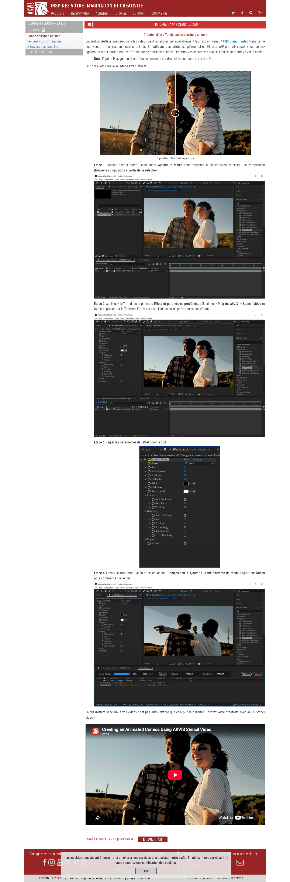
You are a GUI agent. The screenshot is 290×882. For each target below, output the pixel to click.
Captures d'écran (41, 52)
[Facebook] (44, 862)
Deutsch (72, 878)
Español (86, 878)
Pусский (144, 878)
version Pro (206, 59)
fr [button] (259, 13)
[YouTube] (59, 862)
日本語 (130, 878)
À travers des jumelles (42, 46)
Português (101, 878)
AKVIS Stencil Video (234, 41)
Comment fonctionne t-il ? (47, 23)
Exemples (35, 30)
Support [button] (139, 13)
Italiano (117, 878)
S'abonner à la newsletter (240, 854)
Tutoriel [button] (120, 13)
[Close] (225, 857)
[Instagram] (51, 862)
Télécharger (80, 13)
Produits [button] (57, 13)
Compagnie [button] (159, 13)
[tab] (54, 24)
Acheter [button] (102, 13)
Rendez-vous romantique (44, 41)
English (44, 878)
